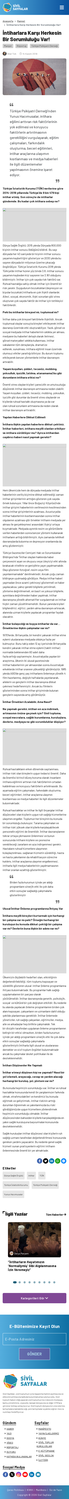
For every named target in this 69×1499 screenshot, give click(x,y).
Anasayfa (8, 21)
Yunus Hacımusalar (13, 1194)
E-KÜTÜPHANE (46, 1450)
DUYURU (11, 1451)
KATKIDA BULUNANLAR (19, 1456)
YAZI (9, 1433)
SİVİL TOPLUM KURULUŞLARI (45, 1444)
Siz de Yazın (55, 1490)
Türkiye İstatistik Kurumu (16, 1185)
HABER (10, 1428)
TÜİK (42, 1175)
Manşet (21, 21)
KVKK (30, 1490)
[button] (14, 1282)
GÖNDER (34, 1354)
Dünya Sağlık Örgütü (13, 1175)
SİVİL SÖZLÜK (46, 1455)
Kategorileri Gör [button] (33, 1298)
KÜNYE (42, 1438)
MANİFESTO (44, 1428)
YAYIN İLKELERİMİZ (48, 1433)
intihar (31, 1175)
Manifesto (41, 1490)
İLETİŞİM (43, 1460)
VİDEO (10, 1442)
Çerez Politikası (15, 1490)
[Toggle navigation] (62, 7)
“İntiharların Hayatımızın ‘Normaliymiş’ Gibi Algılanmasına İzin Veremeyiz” (32, 1265)
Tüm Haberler (55, 1214)
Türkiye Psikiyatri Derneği (44, 45)
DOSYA (10, 1438)
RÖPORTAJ (12, 1447)
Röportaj (21, 45)
